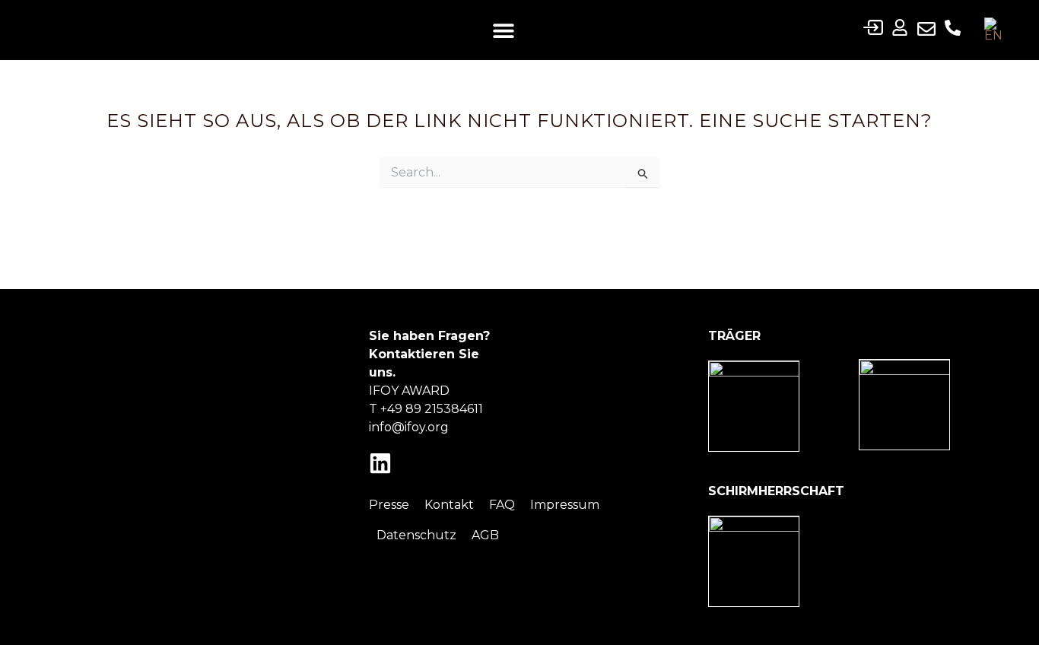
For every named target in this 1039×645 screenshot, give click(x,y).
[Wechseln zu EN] (993, 30)
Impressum (564, 504)
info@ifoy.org (409, 427)
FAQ (502, 504)
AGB (485, 535)
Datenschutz (416, 535)
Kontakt (449, 504)
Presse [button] (389, 504)
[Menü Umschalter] (503, 30)
